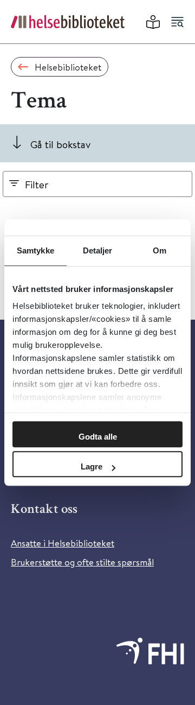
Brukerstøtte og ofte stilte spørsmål (82, 562)
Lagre (91, 466)
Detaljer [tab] (98, 250)
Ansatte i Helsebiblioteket (62, 543)
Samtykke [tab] (35, 250)
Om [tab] (159, 250)
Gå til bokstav (60, 144)
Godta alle (98, 436)
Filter (37, 184)
